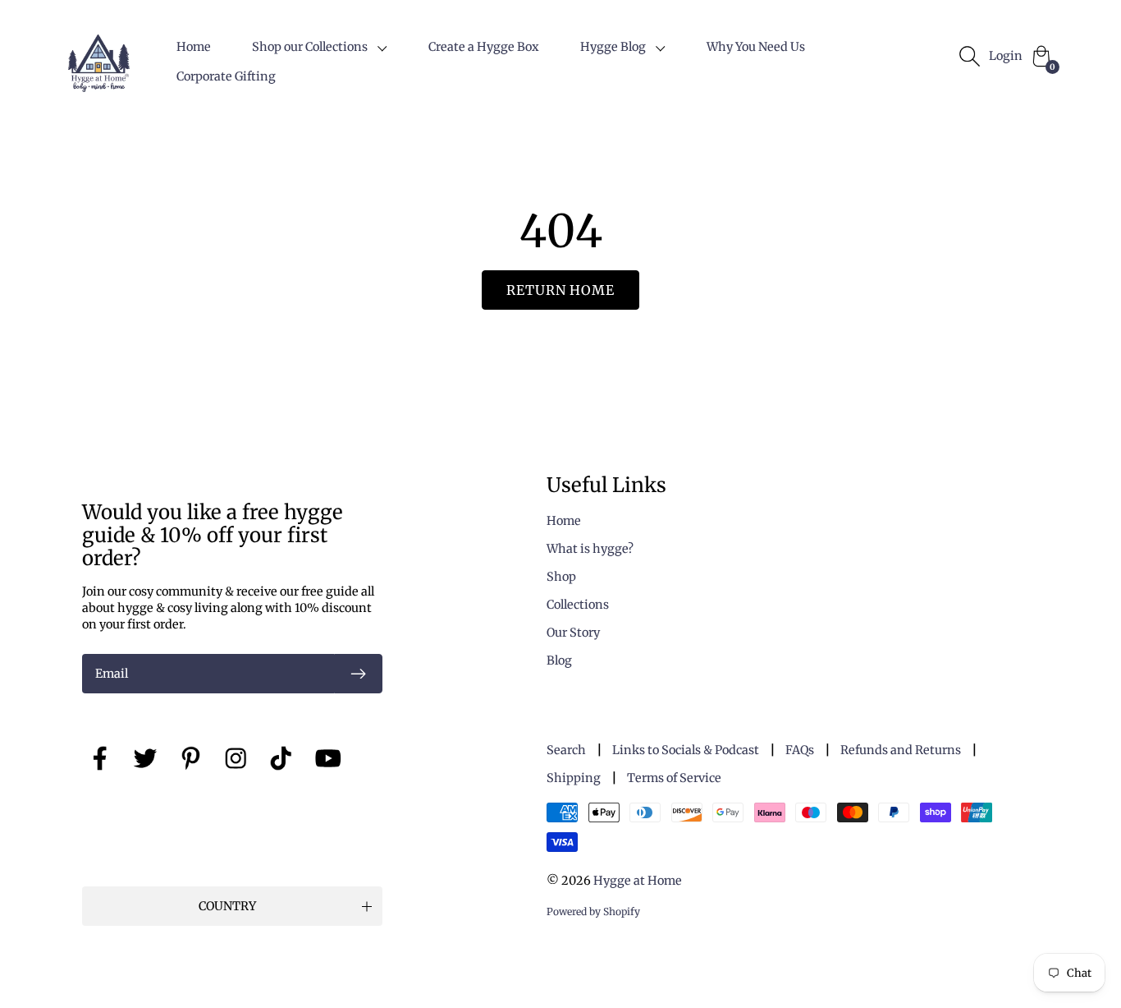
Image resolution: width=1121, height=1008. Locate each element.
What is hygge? (590, 548)
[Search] (969, 56)
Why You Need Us (756, 46)
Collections (578, 604)
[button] (319, 47)
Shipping (574, 778)
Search (566, 750)
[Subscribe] (358, 673)
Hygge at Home (637, 880)
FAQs (799, 750)
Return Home (560, 290)
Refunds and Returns (900, 750)
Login (1006, 55)
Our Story (573, 632)
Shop (561, 576)
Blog (559, 660)
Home (193, 46)
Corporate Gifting (226, 76)
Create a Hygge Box (483, 46)
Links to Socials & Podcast (685, 750)
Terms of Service (674, 778)
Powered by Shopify (593, 911)
